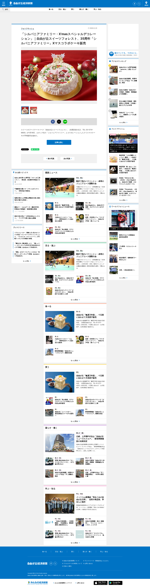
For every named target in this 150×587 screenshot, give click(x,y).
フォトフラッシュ (27, 29)
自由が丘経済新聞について (71, 561)
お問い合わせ (89, 563)
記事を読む (59, 142)
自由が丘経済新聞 (20, 4)
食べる (51, 9)
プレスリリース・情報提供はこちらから (97, 561)
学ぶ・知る (97, 9)
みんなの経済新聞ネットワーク (38, 582)
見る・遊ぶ (62, 9)
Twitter (139, 4)
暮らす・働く (84, 9)
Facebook (134, 4)
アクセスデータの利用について (72, 563)
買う (72, 9)
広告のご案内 (67, 566)
